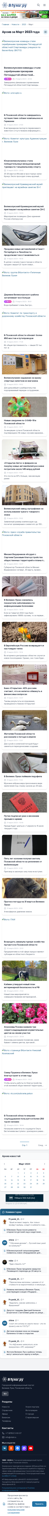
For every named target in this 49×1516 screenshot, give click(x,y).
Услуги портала (32, 1407)
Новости (15, 24)
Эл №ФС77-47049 (9, 1476)
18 (37, 1180)
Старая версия (32, 1417)
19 (43, 1180)
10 (31, 1177)
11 (37, 1177)
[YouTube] (30, 1448)
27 (5, 1187)
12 (43, 1177)
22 (18, 1184)
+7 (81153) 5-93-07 (13, 1433)
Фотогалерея (31, 1410)
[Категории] (45, 31)
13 (5, 1180)
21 (11, 1184)
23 (24, 1184)
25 (37, 1184)
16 (24, 1180)
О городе (30, 1414)
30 (24, 1187)
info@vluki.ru (11, 1437)
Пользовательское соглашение (14, 1488)
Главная (5, 24)
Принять (39, 1504)
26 (44, 1184)
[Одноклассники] (11, 1448)
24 (31, 1184)
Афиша (5, 1414)
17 (31, 1180)
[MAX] (24, 1448)
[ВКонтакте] (4, 1448)
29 (18, 1187)
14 (12, 1180)
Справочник (7, 1410)
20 (5, 1184)
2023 (24, 24)
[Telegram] (17, 1448)
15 (18, 1180)
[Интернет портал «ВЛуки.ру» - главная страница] (14, 5)
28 (12, 1187)
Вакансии (6, 1417)
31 (31, 1187)
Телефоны (6, 1421)
